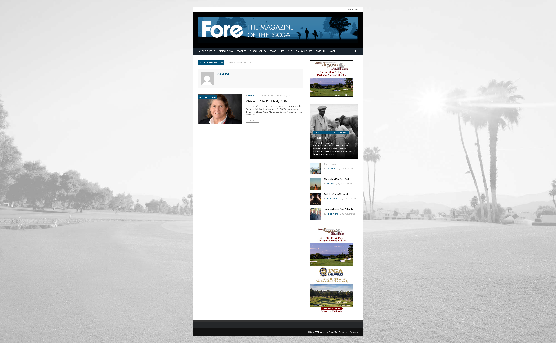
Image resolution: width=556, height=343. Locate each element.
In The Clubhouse (329, 133)
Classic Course (304, 51)
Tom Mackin (331, 184)
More (332, 51)
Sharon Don (223, 73)
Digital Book (225, 51)
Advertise (354, 332)
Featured (317, 133)
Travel (273, 51)
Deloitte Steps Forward (336, 194)
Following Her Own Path (337, 179)
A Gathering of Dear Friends (338, 209)
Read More (252, 121)
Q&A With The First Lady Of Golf (268, 101)
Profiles (241, 51)
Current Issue (207, 51)
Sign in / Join (353, 9)
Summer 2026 (342, 133)
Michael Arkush (332, 199)
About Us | (334, 332)
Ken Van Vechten (333, 214)
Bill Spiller (321, 138)
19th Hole (286, 51)
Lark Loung (330, 164)
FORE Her (321, 51)
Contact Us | (344, 332)
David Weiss (331, 169)
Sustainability (258, 51)
